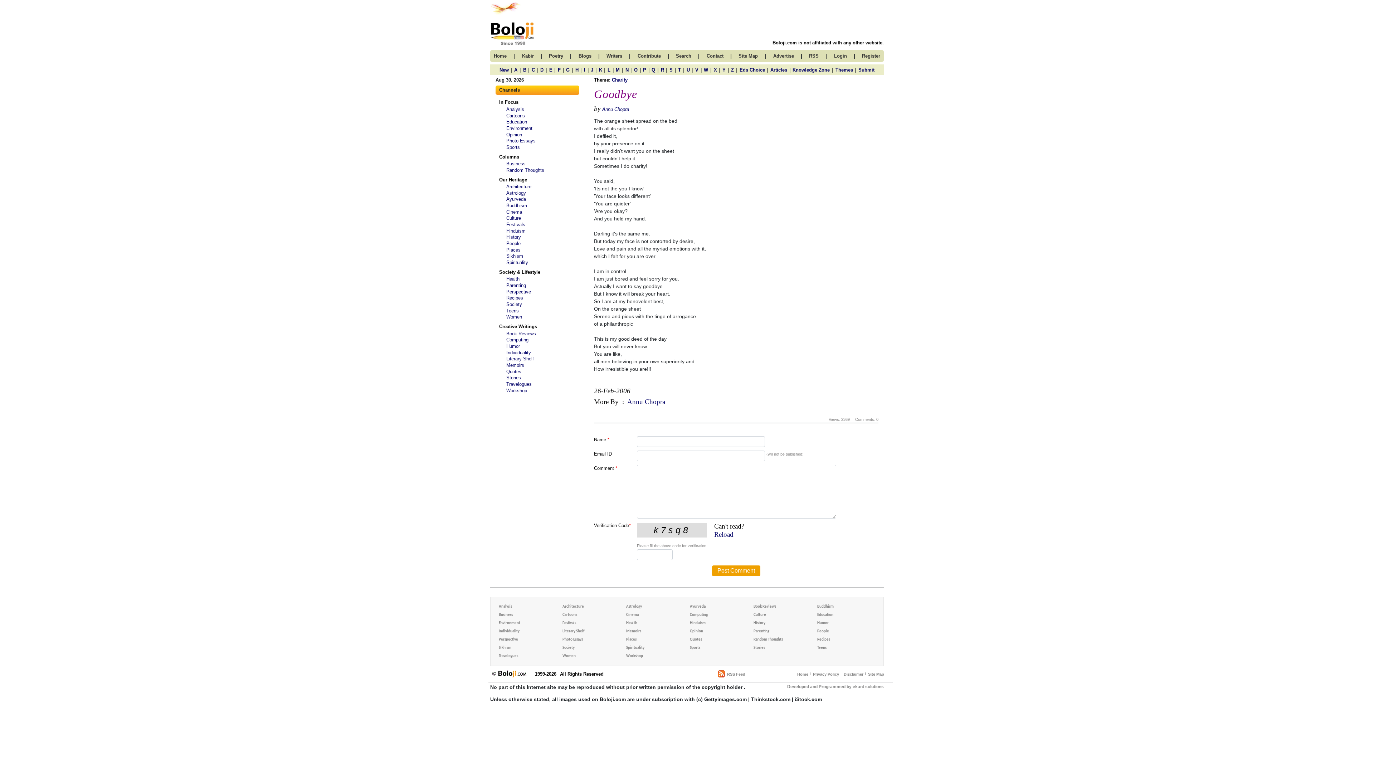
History (513, 237)
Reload (724, 534)
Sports (513, 147)
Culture (513, 218)
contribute (649, 56)
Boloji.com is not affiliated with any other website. (828, 42)
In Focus (508, 102)
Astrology (516, 193)
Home (802, 674)
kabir (528, 56)
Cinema (514, 212)
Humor (513, 346)
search (683, 56)
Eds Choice (752, 70)
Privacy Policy (826, 674)
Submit (866, 70)
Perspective (518, 292)
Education (516, 122)
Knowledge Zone (811, 70)
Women (514, 317)
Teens (512, 310)
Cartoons (515, 115)
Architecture (518, 186)
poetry (556, 56)
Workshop (516, 390)
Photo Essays (521, 141)
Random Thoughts (525, 170)
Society (514, 304)
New (504, 70)
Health (513, 279)
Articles (778, 70)
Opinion (514, 134)
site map (748, 56)
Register (871, 56)
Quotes (513, 371)
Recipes (514, 298)
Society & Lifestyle (519, 272)
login (840, 56)
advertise (783, 56)
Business (516, 163)
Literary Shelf (520, 358)
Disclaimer (853, 674)
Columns (509, 157)
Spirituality (517, 262)
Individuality (518, 352)
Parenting (516, 285)
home (500, 56)
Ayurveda (516, 199)
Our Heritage (513, 180)
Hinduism (516, 231)
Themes (844, 70)
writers (614, 56)
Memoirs (515, 365)
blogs (585, 56)
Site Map (876, 674)
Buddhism (516, 205)
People (513, 243)
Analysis (515, 109)
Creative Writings (518, 326)
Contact (715, 56)
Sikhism (514, 256)
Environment (519, 128)
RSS (814, 56)
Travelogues (519, 384)
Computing (517, 339)
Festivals (515, 224)
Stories (513, 377)
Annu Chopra (615, 109)
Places (513, 250)
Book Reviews (521, 333)
